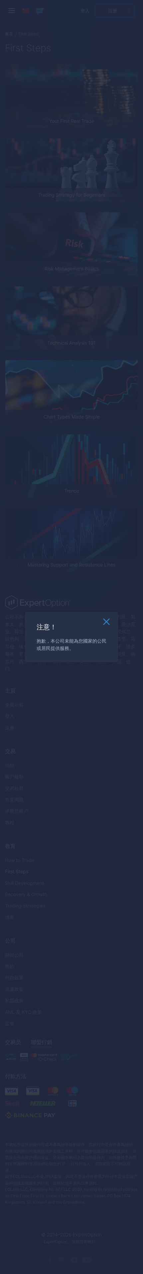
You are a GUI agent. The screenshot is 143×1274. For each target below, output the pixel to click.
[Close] (106, 623)
